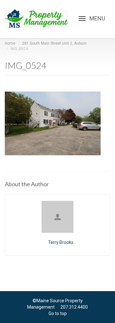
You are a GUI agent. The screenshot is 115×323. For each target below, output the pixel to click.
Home (10, 43)
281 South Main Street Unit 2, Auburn (54, 43)
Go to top (58, 313)
